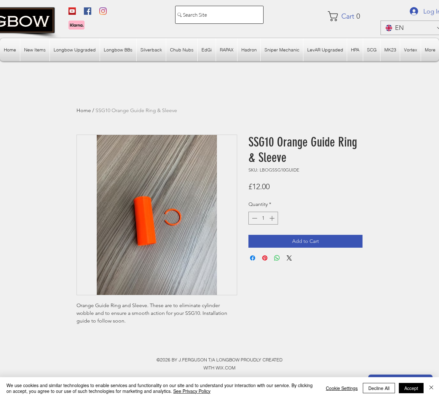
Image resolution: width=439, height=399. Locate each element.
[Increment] (272, 218)
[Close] (431, 388)
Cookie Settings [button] (342, 388)
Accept (411, 388)
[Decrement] (253, 218)
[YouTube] (72, 11)
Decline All (379, 388)
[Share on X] (289, 258)
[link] (347, 16)
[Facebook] (87, 11)
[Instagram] (103, 11)
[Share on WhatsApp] (277, 258)
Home (83, 110)
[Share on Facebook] (252, 258)
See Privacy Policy (192, 391)
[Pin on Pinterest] (265, 258)
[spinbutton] (263, 218)
